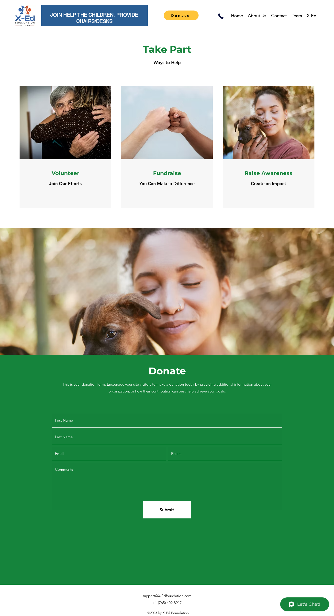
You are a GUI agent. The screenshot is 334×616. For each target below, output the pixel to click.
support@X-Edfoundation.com (167, 596)
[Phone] (221, 16)
